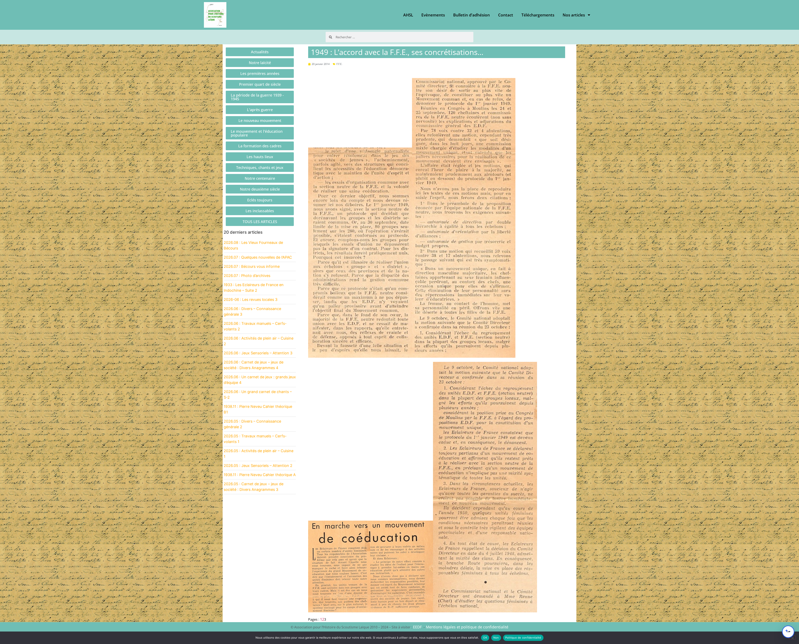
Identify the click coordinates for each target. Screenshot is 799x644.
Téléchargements (537, 15)
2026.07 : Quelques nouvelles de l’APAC (258, 257)
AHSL (408, 15)
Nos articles (574, 15)
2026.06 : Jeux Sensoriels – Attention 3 (258, 353)
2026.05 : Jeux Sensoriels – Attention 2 (258, 465)
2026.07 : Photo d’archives (247, 275)
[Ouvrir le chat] (788, 631)
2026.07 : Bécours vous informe (252, 266)
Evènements (433, 15)
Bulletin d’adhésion (471, 15)
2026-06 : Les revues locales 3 (250, 299)
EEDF (417, 626)
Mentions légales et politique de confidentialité (467, 626)
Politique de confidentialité (523, 637)
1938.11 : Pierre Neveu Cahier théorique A (260, 475)
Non (496, 637)
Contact (505, 15)
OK (485, 637)
